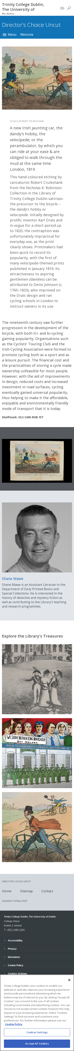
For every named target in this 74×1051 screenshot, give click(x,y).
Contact (47, 891)
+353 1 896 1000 (15, 930)
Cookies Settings (37, 1032)
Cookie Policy (15, 965)
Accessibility (15, 940)
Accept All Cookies (37, 1043)
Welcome (26, 34)
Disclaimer (14, 957)
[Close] (69, 980)
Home (6, 891)
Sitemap (26, 891)
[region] (37, 1012)
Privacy (12, 948)
